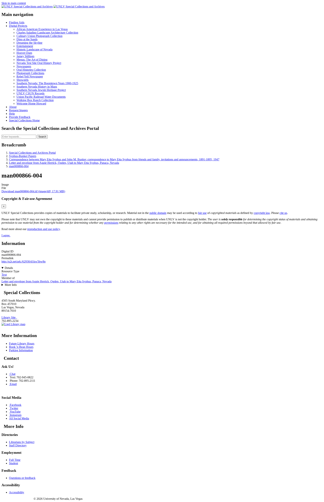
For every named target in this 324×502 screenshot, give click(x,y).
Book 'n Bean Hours (21, 346)
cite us (283, 212)
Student (13, 463)
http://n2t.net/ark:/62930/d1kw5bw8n (24, 261)
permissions (111, 222)
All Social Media (19, 418)
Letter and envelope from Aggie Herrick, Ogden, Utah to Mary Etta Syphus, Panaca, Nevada (64, 162)
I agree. (6, 235)
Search (42, 136)
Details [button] (9, 267)
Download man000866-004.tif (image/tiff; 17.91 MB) (33, 191)
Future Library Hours (21, 343)
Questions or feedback (22, 477)
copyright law (262, 212)
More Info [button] (11, 284)
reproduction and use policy (43, 229)
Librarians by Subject (21, 442)
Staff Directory (18, 445)
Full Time (14, 459)
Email (13, 384)
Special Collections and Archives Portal (32, 152)
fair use (202, 212)
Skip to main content (14, 3)
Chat (12, 374)
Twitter (14, 408)
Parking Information (21, 350)
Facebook (15, 404)
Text (4, 274)
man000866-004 (18, 166)
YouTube (15, 411)
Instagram (15, 415)
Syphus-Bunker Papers (22, 156)
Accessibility (16, 492)
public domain (157, 212)
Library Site (9, 317)
